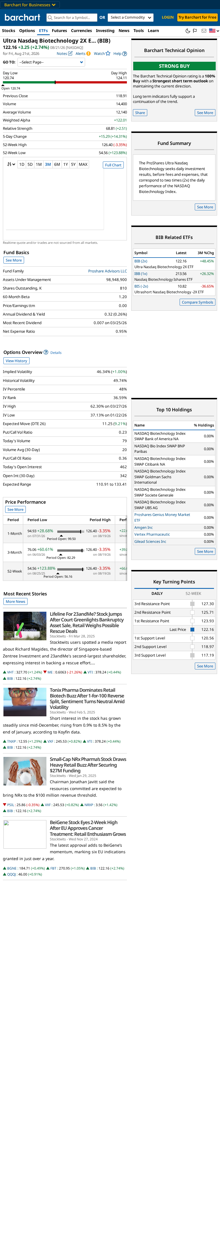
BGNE (12, 868)
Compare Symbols (197, 302)
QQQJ (11, 874)
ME (50, 672)
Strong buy (174, 66)
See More (14, 260)
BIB (10, 678)
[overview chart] (65, 203)
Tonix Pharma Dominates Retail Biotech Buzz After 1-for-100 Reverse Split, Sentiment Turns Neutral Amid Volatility (87, 698)
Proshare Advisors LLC (107, 271)
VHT (10, 672)
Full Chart (113, 165)
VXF (50, 741)
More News (15, 601)
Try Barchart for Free (197, 17)
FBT (53, 868)
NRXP (89, 804)
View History (16, 360)
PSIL (10, 804)
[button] (214, 31)
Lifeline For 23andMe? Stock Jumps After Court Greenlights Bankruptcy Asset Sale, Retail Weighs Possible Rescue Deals (86, 622)
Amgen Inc (143, 527)
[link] (120, 53)
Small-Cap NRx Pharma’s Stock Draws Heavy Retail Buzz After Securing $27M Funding (88, 764)
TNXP (11, 741)
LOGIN (168, 17)
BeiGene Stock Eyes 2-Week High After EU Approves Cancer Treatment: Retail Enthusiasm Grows (88, 828)
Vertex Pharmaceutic (152, 534)
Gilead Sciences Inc (150, 541)
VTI (90, 672)
